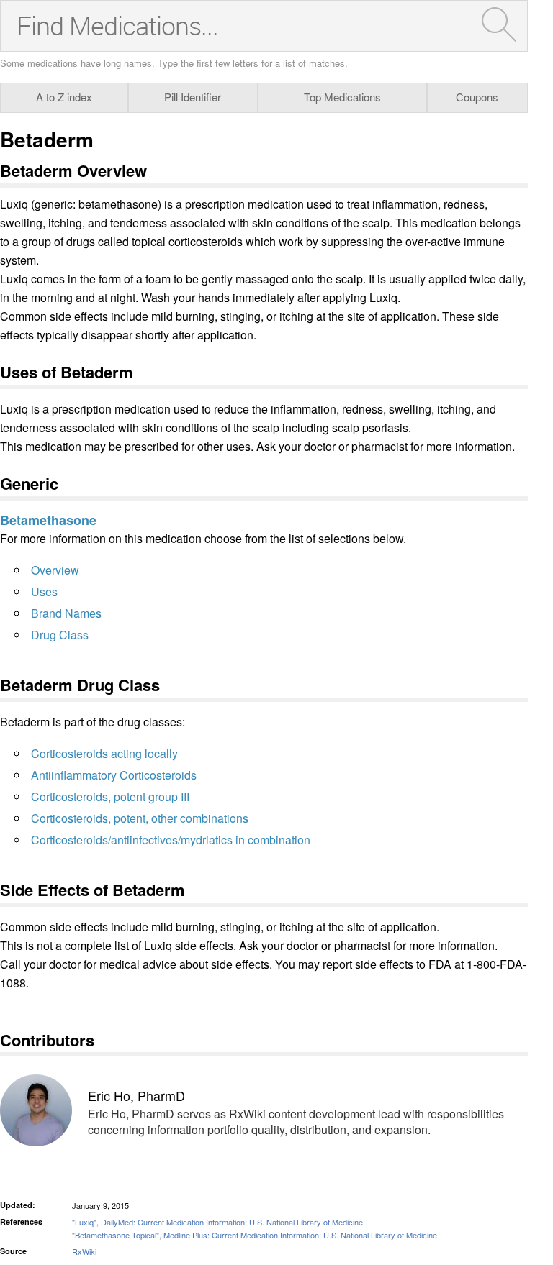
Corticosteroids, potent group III (110, 796)
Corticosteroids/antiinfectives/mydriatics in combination (170, 839)
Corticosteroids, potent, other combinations (139, 818)
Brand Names (66, 613)
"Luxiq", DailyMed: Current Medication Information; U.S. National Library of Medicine (217, 1222)
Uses (44, 591)
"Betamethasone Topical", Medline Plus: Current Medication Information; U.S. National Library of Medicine (254, 1235)
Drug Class (60, 634)
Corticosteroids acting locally (104, 753)
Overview (55, 570)
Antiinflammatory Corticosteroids (114, 775)
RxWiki (84, 1251)
